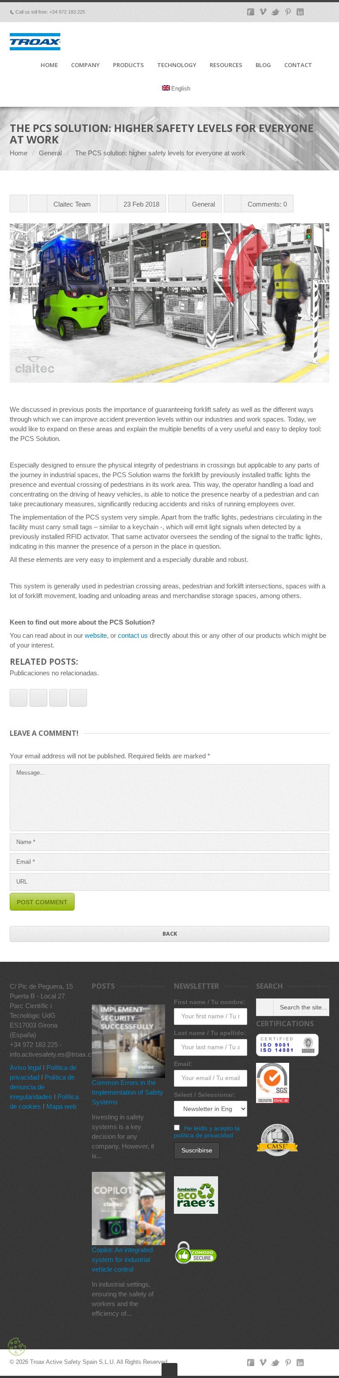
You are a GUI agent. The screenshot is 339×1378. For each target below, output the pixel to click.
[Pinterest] (287, 1362)
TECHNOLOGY (176, 65)
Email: (183, 1063)
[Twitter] (275, 1362)
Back (169, 933)
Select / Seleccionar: (204, 1094)
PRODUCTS (128, 65)
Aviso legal (25, 1067)
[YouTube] (312, 1362)
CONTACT (298, 65)
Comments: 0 (267, 204)
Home (18, 153)
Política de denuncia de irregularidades (42, 1086)
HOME (49, 65)
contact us (133, 635)
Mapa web (61, 1106)
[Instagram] (324, 1362)
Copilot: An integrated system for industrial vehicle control (122, 1259)
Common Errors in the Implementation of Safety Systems (127, 1092)
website (96, 635)
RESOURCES (226, 65)
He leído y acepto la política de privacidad (207, 1132)
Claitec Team (72, 204)
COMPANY (85, 65)
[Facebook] (250, 1362)
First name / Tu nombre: (209, 1001)
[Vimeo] (263, 1362)
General (50, 153)
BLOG (263, 65)
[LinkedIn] (300, 1362)
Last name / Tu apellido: (210, 1032)
